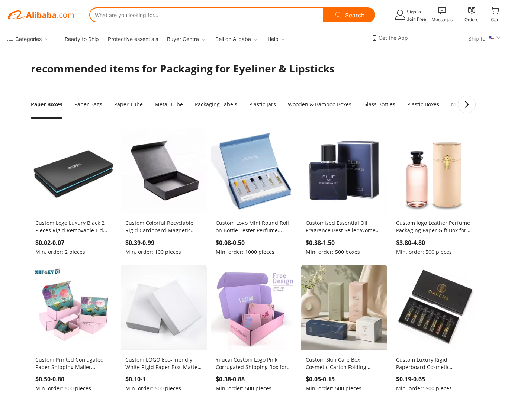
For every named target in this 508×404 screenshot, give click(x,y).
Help (273, 39)
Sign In (414, 11)
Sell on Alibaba (233, 39)
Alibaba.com (40, 15)
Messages (442, 19)
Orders (471, 19)
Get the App (393, 38)
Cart (495, 19)
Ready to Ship (82, 39)
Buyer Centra (183, 39)
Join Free (416, 19)
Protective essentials (133, 39)
